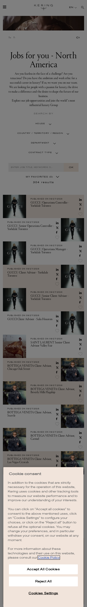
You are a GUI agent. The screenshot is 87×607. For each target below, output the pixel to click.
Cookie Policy (49, 557)
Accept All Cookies (43, 569)
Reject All (43, 581)
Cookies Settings (43, 593)
